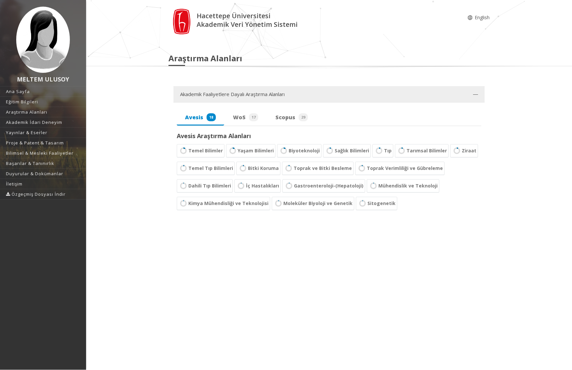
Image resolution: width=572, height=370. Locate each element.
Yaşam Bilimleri (256, 150)
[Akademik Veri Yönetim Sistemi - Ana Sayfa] (182, 21)
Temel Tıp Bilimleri (210, 168)
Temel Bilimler (205, 150)
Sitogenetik (381, 203)
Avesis (199, 117)
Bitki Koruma (263, 168)
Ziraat (469, 150)
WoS (244, 117)
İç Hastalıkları (262, 186)
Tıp (388, 150)
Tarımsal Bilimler (426, 150)
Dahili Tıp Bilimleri (209, 186)
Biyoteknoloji (304, 150)
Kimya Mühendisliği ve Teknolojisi (228, 203)
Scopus (290, 117)
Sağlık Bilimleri (352, 150)
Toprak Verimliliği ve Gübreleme (405, 168)
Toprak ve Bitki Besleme (323, 168)
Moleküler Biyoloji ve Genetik (318, 203)
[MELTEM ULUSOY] (43, 40)
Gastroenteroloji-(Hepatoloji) (328, 186)
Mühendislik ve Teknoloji (408, 186)
